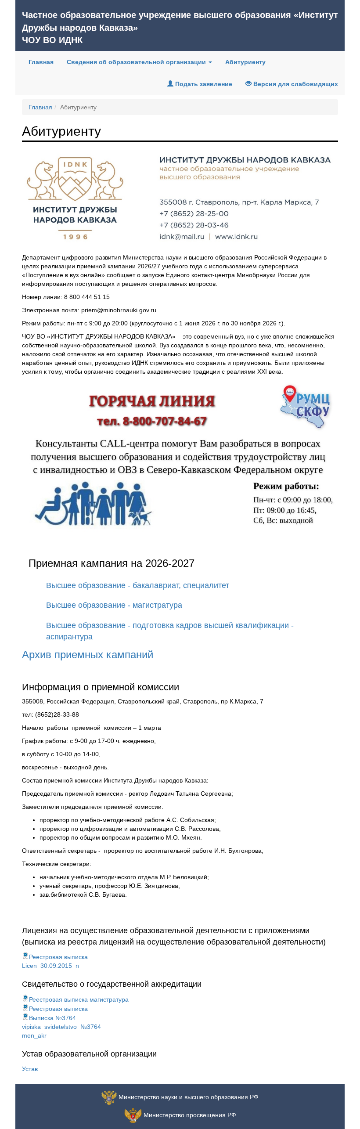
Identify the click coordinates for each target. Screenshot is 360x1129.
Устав (30, 1068)
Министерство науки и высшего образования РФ (189, 1096)
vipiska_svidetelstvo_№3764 (61, 1026)
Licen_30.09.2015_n (50, 965)
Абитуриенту (245, 61)
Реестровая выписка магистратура (79, 999)
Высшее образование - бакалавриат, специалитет (137, 585)
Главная (44, 61)
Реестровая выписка (58, 956)
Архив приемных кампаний (87, 654)
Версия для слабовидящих (295, 83)
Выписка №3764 (52, 1017)
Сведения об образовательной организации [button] (137, 61)
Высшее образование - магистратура (114, 605)
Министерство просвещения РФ (190, 1114)
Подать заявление (202, 83)
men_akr (34, 1035)
